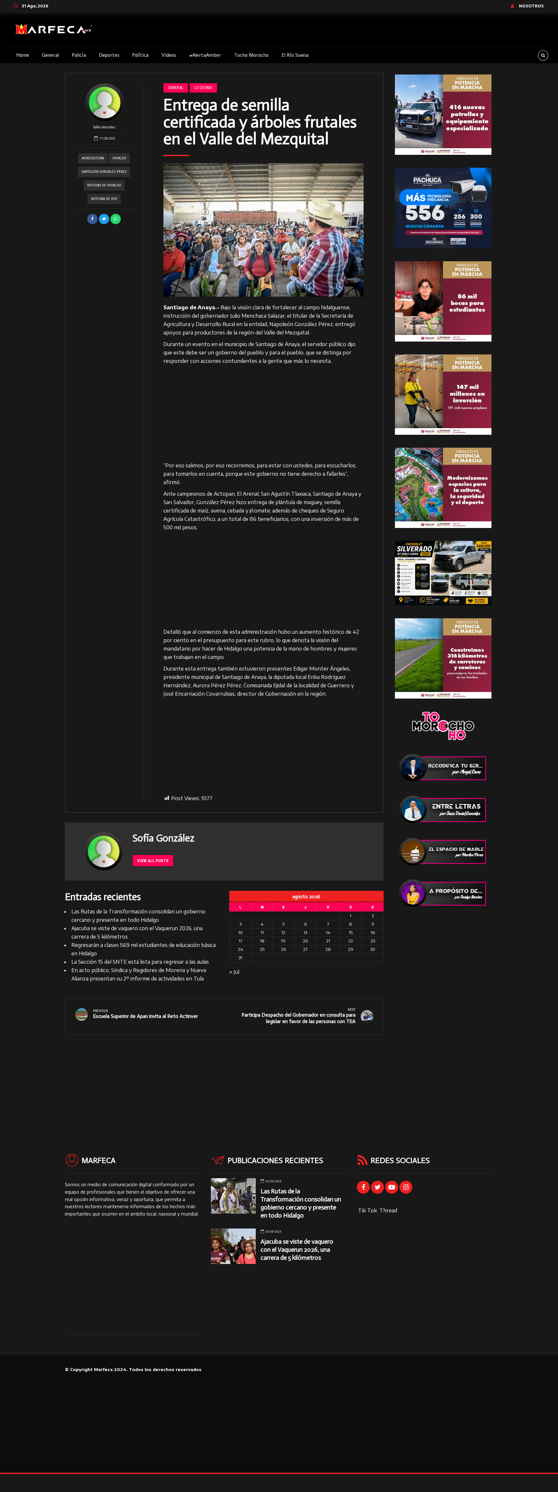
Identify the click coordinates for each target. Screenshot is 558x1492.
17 (240, 940)
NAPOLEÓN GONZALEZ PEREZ (104, 172)
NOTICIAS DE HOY (104, 199)
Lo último (203, 87)
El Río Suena (295, 55)
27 (305, 949)
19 (283, 940)
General (50, 55)
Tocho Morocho (251, 55)
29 (350, 949)
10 (240, 932)
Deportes (109, 55)
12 (283, 932)
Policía (79, 55)
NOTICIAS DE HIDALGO (104, 185)
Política (140, 55)
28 (328, 949)
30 (372, 949)
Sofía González (104, 127)
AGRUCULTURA (93, 158)
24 (240, 949)
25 (262, 949)
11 (262, 932)
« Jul (234, 972)
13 (305, 932)
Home (22, 55)
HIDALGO (119, 158)
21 (328, 940)
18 (262, 940)
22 (350, 940)
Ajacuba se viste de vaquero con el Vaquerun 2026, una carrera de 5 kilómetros (297, 1249)
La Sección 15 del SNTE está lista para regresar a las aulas (140, 962)
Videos (168, 55)
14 (328, 932)
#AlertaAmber (205, 55)
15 (351, 932)
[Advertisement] (263, 413)
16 (373, 932)
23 (373, 940)
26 (283, 949)
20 (305, 940)
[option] (263, 230)
